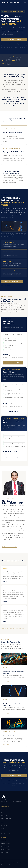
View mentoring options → (14, 458)
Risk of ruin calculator (6, 833)
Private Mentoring (5, 843)
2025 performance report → (9, 547)
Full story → (7, 543)
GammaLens (4, 812)
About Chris (4, 840)
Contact (3, 855)
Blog (2, 828)
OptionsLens (4, 815)
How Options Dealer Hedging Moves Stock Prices (13, 672)
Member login (4, 852)
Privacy (2, 864)
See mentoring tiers (14, 780)
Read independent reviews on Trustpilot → (14, 628)
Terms (7, 864)
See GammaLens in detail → (12, 281)
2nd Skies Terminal (5, 809)
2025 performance (5, 849)
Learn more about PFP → (13, 362)
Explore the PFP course (14, 39)
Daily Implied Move (6, 818)
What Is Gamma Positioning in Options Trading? (11, 704)
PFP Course (4, 825)
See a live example (6, 285)
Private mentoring (14, 44)
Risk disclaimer (12, 864)
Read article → (6, 681)
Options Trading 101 (8, 736)
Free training (4, 831)
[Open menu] (25, 2)
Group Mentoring (5, 846)
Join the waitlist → (14, 411)
